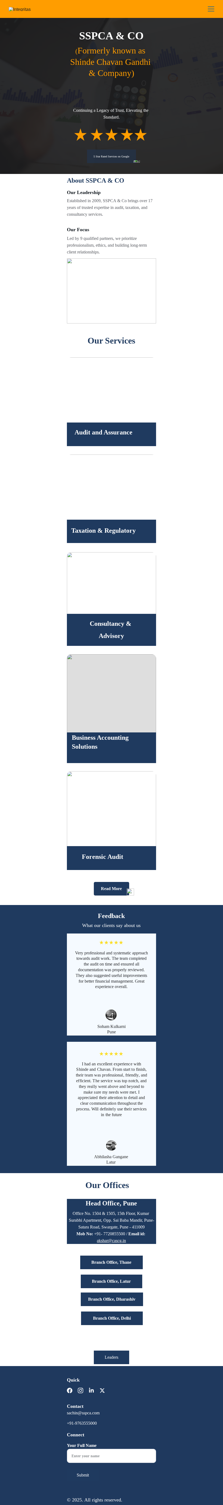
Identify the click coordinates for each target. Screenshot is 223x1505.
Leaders (111, 1357)
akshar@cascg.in (111, 1240)
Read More (111, 888)
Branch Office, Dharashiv (111, 1299)
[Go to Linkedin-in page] (94, 1390)
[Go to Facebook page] (72, 1390)
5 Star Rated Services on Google (111, 156)
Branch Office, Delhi (112, 1318)
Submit (83, 1475)
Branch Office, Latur (111, 1281)
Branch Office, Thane (111, 1262)
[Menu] (211, 9)
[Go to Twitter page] (102, 1390)
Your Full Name (82, 1445)
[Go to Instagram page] (83, 1390)
